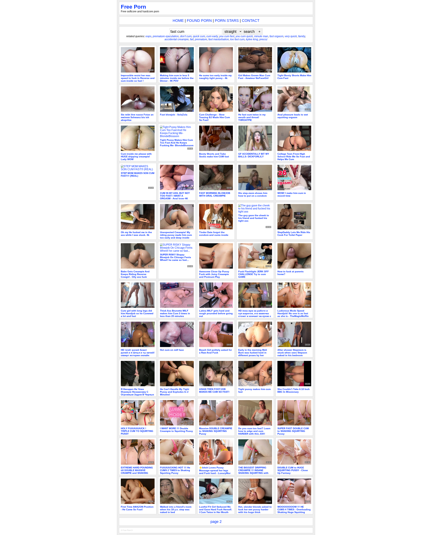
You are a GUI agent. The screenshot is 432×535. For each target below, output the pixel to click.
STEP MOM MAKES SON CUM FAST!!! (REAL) (137, 174)
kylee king (252, 39)
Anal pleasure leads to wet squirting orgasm (292, 116)
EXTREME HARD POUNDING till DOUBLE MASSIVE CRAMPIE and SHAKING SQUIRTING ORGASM (137, 471)
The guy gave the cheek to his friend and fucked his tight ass (253, 218)
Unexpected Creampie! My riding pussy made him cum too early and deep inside (176, 235)
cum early (212, 36)
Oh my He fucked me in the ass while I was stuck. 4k (136, 233)
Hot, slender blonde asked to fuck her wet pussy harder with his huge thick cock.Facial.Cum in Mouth (255, 510)
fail (192, 39)
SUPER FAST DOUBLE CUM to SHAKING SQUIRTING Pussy (293, 431)
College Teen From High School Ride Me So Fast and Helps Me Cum (293, 156)
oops (148, 36)
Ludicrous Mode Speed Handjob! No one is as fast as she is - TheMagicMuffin (293, 313)
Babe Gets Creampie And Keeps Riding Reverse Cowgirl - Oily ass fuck (135, 274)
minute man (261, 36)
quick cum (199, 36)
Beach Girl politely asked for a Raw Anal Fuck (215, 351)
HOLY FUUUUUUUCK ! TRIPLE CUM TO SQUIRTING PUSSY (137, 431)
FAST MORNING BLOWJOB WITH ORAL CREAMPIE (214, 194)
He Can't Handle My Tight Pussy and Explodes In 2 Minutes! (174, 392)
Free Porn (133, 7)
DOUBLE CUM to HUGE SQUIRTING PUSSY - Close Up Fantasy (292, 470)
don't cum (186, 36)
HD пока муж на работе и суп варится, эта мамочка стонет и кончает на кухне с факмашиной (254, 314)
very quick (291, 36)
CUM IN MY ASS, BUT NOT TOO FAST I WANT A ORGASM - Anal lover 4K (175, 196)
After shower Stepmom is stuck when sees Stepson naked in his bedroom (292, 353)
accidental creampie (177, 39)
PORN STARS (227, 20)
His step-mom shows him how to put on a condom (252, 194)
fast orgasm (276, 36)
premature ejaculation (166, 36)
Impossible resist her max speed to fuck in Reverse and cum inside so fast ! (138, 78)
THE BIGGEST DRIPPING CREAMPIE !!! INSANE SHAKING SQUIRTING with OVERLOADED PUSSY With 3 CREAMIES (254, 473)
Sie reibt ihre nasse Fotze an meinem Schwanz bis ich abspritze (137, 117)
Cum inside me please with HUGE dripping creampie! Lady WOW (136, 156)
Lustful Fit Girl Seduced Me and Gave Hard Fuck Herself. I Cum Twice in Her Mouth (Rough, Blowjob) (215, 510)
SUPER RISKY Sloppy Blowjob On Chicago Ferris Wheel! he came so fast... (175, 257)
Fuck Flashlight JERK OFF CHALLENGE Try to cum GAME (253, 274)
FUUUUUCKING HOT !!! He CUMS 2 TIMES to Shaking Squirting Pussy (175, 470)
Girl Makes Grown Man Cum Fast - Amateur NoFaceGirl (254, 76)
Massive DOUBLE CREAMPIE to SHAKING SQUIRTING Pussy (215, 431)
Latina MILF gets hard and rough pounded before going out (216, 313)
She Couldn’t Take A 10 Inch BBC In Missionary (293, 390)
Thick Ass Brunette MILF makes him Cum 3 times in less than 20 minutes (175, 313)
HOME (178, 20)
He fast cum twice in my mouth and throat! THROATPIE (252, 117)
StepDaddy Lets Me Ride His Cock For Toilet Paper (293, 233)
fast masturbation (218, 39)
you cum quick (244, 36)
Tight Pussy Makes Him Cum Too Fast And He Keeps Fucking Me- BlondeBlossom (176, 143)
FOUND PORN (199, 20)
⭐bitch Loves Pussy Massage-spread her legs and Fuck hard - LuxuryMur (215, 470)
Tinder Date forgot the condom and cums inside (213, 233)
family (301, 36)
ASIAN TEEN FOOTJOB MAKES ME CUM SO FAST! (214, 390)
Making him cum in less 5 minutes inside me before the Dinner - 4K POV (177, 78)
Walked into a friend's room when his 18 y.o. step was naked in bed (175, 509)
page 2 (216, 521)
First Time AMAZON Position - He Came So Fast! (137, 508)
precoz (263, 39)
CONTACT (250, 20)
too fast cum (237, 39)
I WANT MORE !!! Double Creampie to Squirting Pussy (176, 429)
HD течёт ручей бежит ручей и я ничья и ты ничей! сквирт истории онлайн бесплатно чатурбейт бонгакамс (138, 355)
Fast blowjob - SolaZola (173, 114)
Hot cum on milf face (172, 350)
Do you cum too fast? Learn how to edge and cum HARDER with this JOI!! (254, 431)
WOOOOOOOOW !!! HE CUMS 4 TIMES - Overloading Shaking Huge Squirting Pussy (294, 510)
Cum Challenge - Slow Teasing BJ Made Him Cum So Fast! (214, 117)
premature (201, 39)
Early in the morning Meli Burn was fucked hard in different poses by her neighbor (252, 354)
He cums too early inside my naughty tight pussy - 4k (215, 76)
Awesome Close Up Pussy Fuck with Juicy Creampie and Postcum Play (214, 274)
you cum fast (226, 36)
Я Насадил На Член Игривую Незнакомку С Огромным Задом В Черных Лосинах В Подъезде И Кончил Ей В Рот (137, 394)
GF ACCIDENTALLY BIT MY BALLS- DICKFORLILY (253, 155)
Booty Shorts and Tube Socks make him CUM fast (214, 155)
